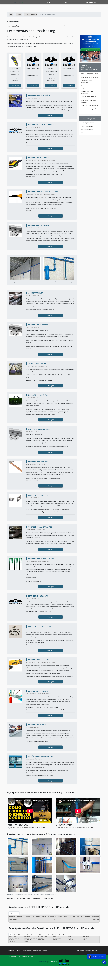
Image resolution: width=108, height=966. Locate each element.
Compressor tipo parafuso (89, 105)
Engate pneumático (87, 126)
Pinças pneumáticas (87, 129)
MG (15, 934)
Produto (68, 2)
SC (31, 934)
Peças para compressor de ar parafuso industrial (89, 25)
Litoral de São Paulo (71, 913)
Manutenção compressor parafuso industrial (41, 25)
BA (44, 934)
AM (59, 934)
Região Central (14, 913)
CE (48, 934)
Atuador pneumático (87, 123)
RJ (10, 934)
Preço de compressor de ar (89, 74)
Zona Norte (24, 913)
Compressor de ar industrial (89, 77)
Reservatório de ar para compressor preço (17, 25)
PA (64, 934)
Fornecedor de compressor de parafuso (64, 25)
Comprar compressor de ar (14, 26)
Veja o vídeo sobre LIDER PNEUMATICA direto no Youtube (74, 828)
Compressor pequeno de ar (89, 97)
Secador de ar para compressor (87, 92)
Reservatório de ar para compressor (88, 87)
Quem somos (91, 2)
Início (78, 950)
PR (27, 934)
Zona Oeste (33, 913)
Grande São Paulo (59, 913)
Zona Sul (40, 913)
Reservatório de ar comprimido (86, 81)
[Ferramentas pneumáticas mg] (15, 60)
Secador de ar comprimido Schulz (89, 110)
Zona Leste (48, 913)
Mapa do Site (95, 950)
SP (23, 934)
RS (36, 934)
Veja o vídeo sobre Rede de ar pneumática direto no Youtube (27, 828)
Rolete (83, 133)
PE (40, 934)
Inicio (49, 2)
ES (19, 934)
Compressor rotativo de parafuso (88, 101)
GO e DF (54, 934)
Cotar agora (15, 85)
